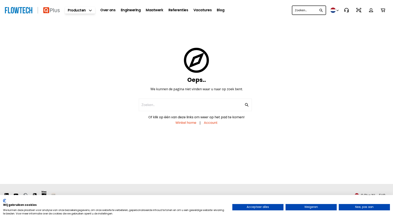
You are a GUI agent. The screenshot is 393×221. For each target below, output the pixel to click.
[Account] (371, 10)
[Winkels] (335, 10)
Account (211, 122)
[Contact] (346, 10)
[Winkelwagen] (383, 10)
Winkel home (185, 122)
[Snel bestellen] (358, 10)
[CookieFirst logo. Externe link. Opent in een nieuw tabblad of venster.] (4, 201)
